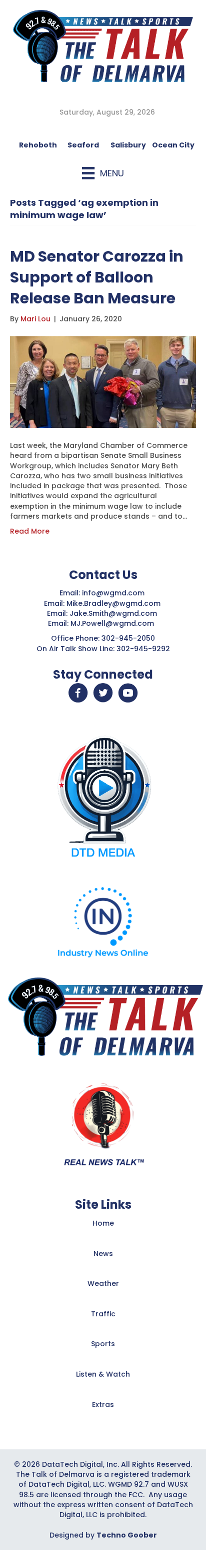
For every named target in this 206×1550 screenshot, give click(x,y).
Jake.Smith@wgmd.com (114, 613)
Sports (103, 1344)
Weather (103, 1283)
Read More (30, 531)
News (103, 1254)
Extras (103, 1404)
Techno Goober (126, 1535)
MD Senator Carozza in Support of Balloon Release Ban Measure (97, 277)
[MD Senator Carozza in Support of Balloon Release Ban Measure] (103, 382)
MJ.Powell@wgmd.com (114, 623)
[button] (78, 693)
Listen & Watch (103, 1374)
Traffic (103, 1314)
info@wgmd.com (114, 593)
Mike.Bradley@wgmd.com (113, 603)
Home (103, 1223)
